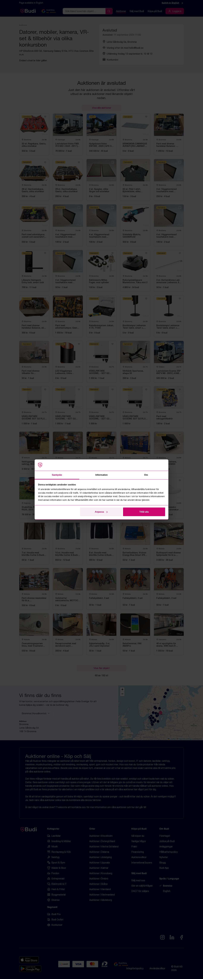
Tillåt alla (144, 511)
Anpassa (99, 511)
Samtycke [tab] (57, 475)
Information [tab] (101, 475)
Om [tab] (146, 475)
